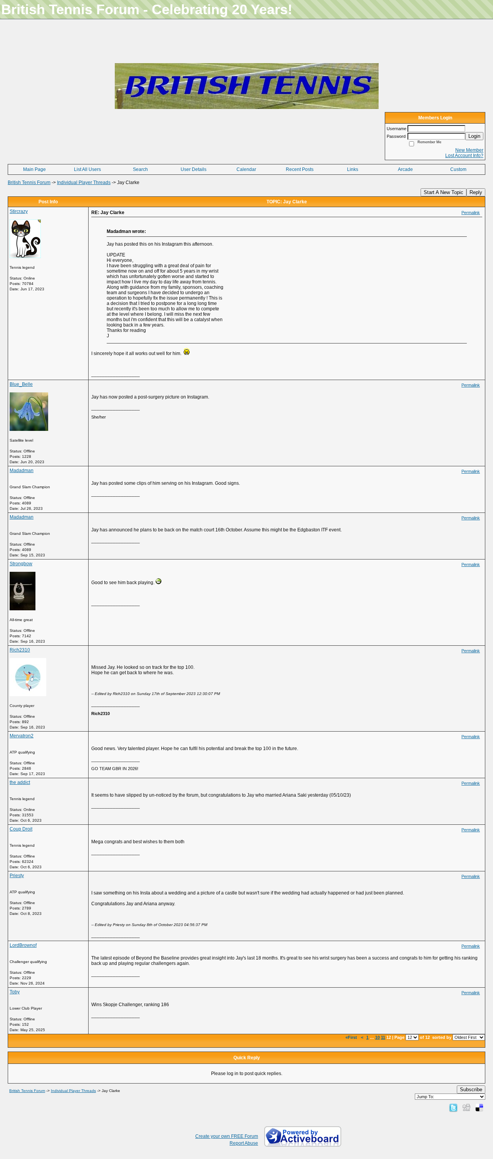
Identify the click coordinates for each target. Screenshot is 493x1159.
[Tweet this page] (453, 1107)
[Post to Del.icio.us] (479, 1107)
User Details (193, 169)
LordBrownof (23, 945)
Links (352, 169)
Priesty (17, 875)
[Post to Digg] (466, 1107)
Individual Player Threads (84, 182)
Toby (15, 992)
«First (351, 1037)
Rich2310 (20, 650)
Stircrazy (19, 211)
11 (383, 1037)
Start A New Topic (443, 192)
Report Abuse (244, 1143)
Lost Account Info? (464, 155)
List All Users (87, 169)
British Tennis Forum (29, 182)
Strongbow (21, 563)
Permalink (470, 212)
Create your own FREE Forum (226, 1136)
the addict (20, 782)
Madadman (22, 470)
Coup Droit (21, 829)
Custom (458, 169)
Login (474, 136)
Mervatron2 (22, 736)
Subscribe (471, 1089)
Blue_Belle (21, 384)
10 (377, 1037)
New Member (469, 150)
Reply (476, 192)
